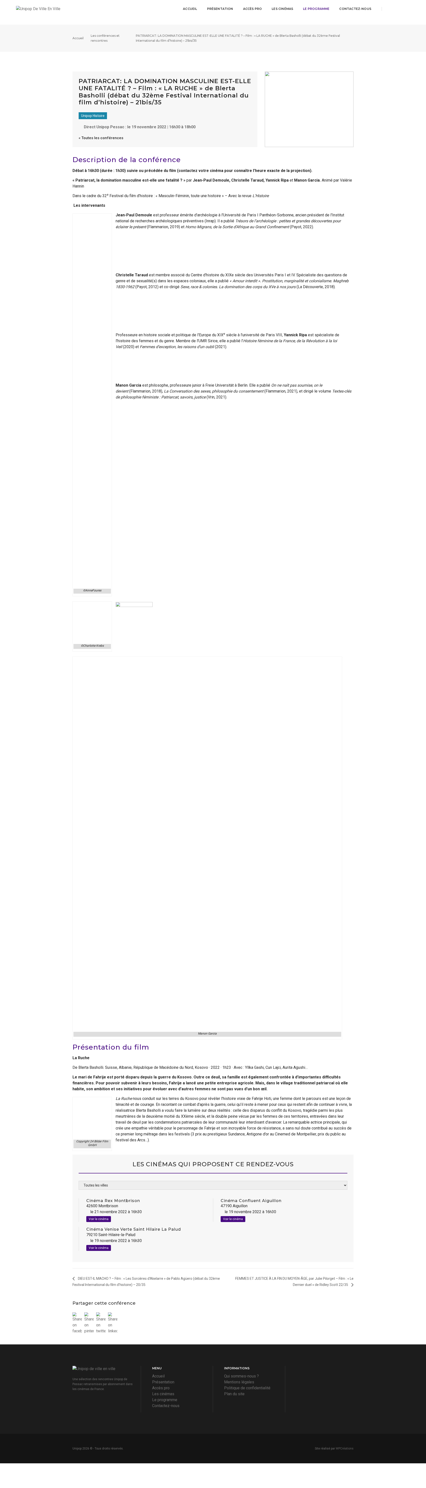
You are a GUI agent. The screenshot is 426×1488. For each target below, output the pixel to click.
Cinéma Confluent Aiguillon (251, 1200)
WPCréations (345, 1448)
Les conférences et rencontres (105, 38)
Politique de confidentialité (247, 1388)
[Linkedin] (407, 8)
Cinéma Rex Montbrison (113, 1200)
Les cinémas (282, 9)
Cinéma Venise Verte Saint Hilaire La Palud (133, 1229)
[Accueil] (60, 8)
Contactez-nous (355, 9)
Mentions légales (239, 1382)
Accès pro (252, 9)
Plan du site (234, 1394)
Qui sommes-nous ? (241, 1376)
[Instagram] (399, 8)
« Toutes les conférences (101, 138)
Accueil (190, 9)
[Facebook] (390, 8)
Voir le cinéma (98, 1219)
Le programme (316, 9)
